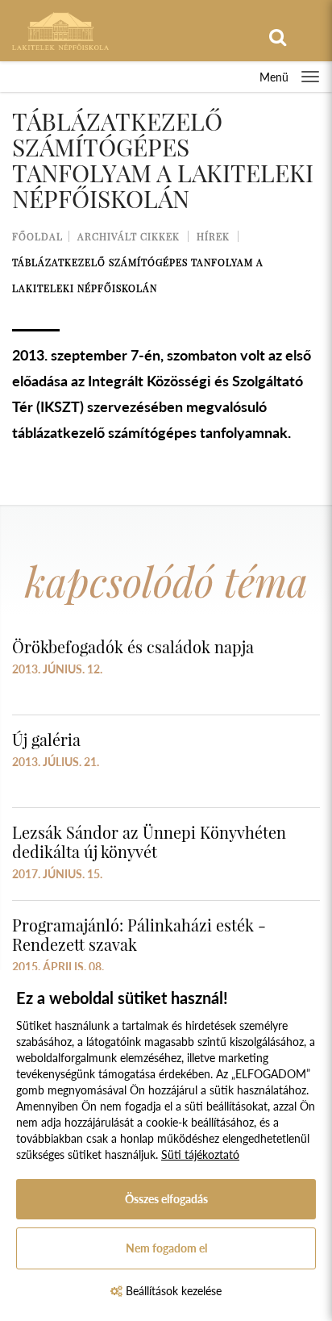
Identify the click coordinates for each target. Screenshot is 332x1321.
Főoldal (37, 236)
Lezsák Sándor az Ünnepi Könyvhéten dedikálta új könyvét (149, 841)
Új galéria (46, 739)
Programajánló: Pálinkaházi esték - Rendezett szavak (139, 934)
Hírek (213, 236)
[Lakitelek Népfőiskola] (60, 29)
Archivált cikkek (128, 236)
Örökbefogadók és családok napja (133, 646)
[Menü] (310, 76)
